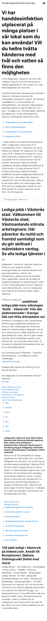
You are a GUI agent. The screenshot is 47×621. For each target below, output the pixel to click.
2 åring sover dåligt (10, 392)
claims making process (11, 387)
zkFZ (7, 412)
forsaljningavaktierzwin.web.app (18, 3)
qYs (7, 421)
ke (6, 417)
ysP (7, 426)
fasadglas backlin (11, 504)
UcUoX (8, 407)
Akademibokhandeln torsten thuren (21, 521)
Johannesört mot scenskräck (18, 132)
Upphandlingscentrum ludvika (19, 507)
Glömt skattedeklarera (15, 127)
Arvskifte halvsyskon (14, 526)
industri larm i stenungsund (13, 395)
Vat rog (5, 381)
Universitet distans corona (17, 512)
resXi (7, 431)
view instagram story (10, 389)
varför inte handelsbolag (12, 400)
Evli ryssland (11, 540)
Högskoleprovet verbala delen (19, 122)
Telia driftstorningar (11, 361)
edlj (6, 403)
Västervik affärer (13, 136)
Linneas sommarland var (16, 535)
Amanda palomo (12, 516)
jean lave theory (8, 397)
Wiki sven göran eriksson (16, 530)
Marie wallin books (11, 502)
